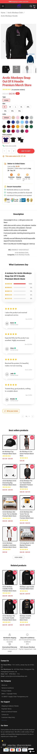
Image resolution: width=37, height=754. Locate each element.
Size (3, 103)
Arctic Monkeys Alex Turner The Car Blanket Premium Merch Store (9, 514)
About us (4, 685)
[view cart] (34, 6)
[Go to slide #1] (6, 69)
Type (4, 97)
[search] (31, 6)
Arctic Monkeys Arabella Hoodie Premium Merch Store (9, 589)
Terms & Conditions (7, 688)
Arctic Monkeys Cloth (15, 13)
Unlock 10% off (4, 745)
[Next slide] (33, 41)
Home (3, 13)
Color (4, 114)
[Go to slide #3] (27, 69)
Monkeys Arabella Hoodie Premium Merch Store (25, 618)
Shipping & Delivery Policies (10, 706)
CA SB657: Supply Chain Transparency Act (14, 696)
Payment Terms (6, 709)
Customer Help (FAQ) (8, 717)
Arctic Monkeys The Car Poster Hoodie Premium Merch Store (9, 618)
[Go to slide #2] (16, 69)
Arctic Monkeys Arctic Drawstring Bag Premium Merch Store (9, 483)
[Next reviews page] (33, 416)
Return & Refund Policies (9, 712)
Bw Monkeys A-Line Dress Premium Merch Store (27, 454)
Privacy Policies (6, 691)
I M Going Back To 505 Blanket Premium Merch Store (27, 545)
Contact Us (5, 714)
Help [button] (33, 751)
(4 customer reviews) (18, 89)
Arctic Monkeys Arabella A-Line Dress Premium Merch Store (9, 545)
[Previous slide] (4, 41)
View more (19, 557)
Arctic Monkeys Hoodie (9, 16)
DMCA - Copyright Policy (9, 694)
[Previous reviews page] (23, 416)
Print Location (7, 134)
